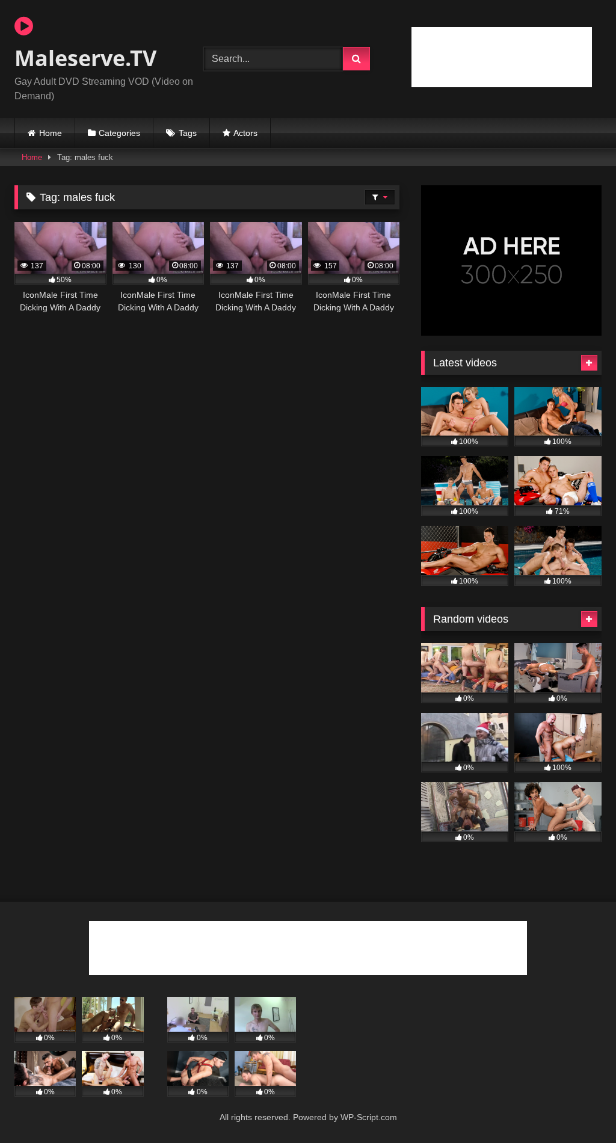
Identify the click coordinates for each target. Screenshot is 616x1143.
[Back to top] (578, 1107)
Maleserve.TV (85, 58)
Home (50, 133)
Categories (119, 133)
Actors (245, 133)
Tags (188, 133)
